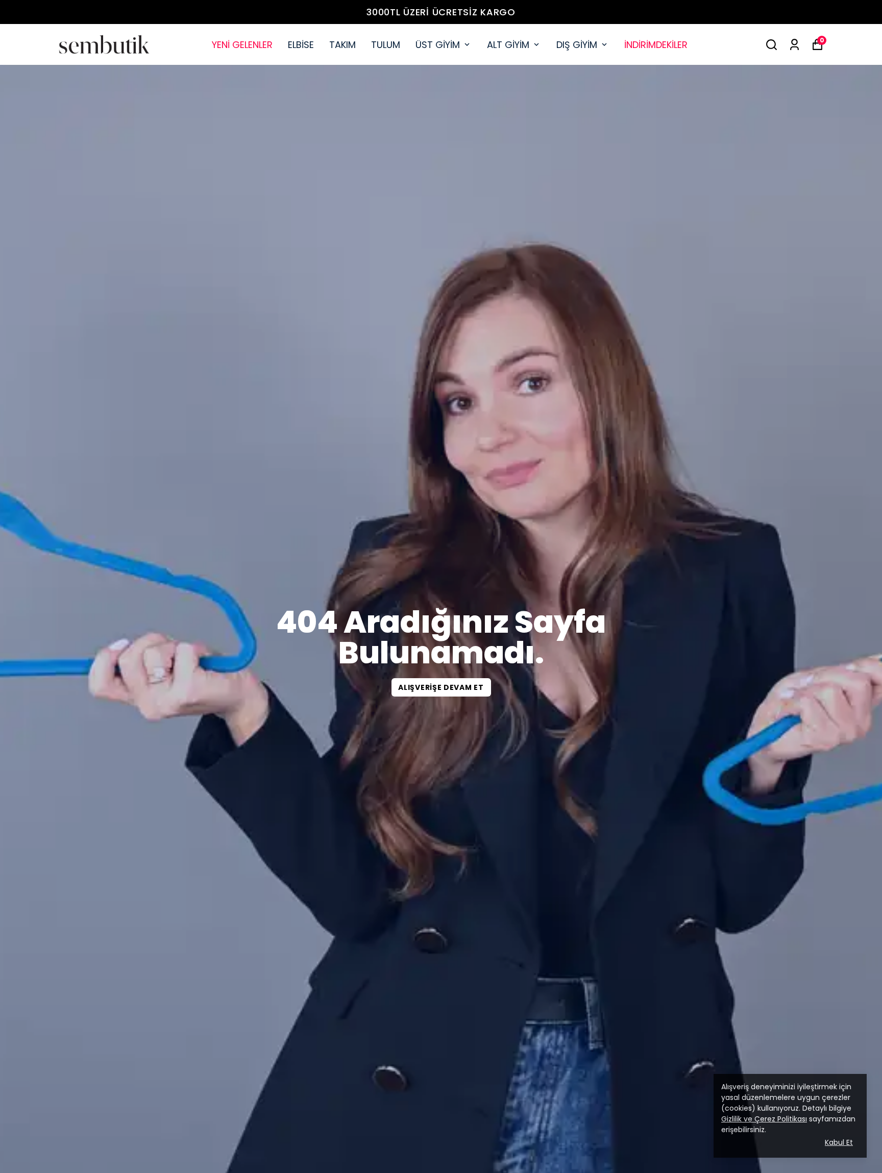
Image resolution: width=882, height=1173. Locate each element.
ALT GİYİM (508, 44)
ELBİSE (301, 44)
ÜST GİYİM (437, 44)
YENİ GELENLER (242, 44)
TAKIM (342, 44)
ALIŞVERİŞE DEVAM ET (440, 687)
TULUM (385, 44)
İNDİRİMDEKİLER (656, 44)
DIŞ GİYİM (576, 44)
